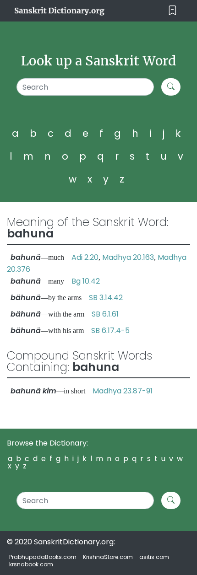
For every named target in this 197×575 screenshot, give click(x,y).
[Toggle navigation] (172, 10)
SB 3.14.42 (106, 297)
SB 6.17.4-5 (110, 330)
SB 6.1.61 (105, 314)
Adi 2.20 (84, 257)
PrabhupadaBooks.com (43, 557)
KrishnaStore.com (108, 557)
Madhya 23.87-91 (123, 391)
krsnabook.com (31, 564)
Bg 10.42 (85, 281)
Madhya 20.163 (128, 257)
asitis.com (154, 557)
